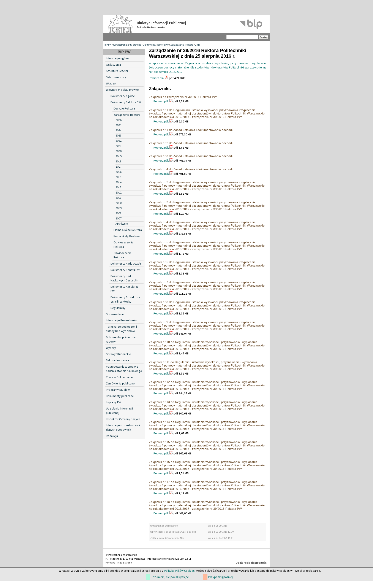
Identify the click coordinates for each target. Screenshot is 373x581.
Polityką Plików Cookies (179, 571)
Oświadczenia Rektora (122, 255)
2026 (118, 120)
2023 (118, 135)
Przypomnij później (220, 577)
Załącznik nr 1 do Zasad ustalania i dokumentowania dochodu (191, 130)
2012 (118, 192)
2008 (118, 213)
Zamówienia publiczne (120, 383)
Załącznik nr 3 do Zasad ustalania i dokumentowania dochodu (191, 156)
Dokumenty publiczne (120, 396)
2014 (118, 182)
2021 (118, 146)
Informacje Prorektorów (121, 320)
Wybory (111, 348)
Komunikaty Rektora (127, 236)
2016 (197, 45)
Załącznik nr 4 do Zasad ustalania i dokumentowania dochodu (191, 169)
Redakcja (112, 436)
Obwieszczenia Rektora (123, 244)
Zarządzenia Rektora (181, 45)
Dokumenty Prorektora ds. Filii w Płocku (125, 299)
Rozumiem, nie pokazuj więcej (170, 577)
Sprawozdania (115, 314)
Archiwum (121, 224)
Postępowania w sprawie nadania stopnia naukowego (124, 369)
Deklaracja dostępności (251, 563)
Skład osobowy (116, 77)
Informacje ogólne (118, 58)
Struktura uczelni (117, 71)
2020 (118, 151)
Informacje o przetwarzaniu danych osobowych (123, 427)
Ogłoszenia (113, 65)
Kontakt (110, 563)
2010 (118, 203)
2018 (118, 161)
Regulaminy (118, 308)
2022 (118, 141)
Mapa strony (124, 563)
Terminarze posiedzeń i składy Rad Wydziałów (121, 329)
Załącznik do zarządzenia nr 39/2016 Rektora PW (183, 96)
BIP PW (107, 45)
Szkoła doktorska (117, 360)
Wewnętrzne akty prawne (127, 45)
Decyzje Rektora (124, 108)
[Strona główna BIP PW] (186, 24)
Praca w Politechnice (119, 377)
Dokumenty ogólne (123, 96)
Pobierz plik (156, 78)
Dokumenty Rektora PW (156, 45)
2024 (118, 130)
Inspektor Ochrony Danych (123, 419)
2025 (118, 125)
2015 (118, 177)
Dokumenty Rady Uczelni (126, 264)
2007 (118, 218)
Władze (111, 83)
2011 (118, 198)
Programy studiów (118, 390)
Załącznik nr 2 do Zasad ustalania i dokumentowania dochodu (191, 143)
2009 (118, 208)
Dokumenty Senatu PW (125, 270)
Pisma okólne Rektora (128, 230)
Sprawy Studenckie (118, 354)
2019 (118, 156)
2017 (118, 167)
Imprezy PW (113, 402)
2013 (118, 187)
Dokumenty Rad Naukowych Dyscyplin (124, 278)
